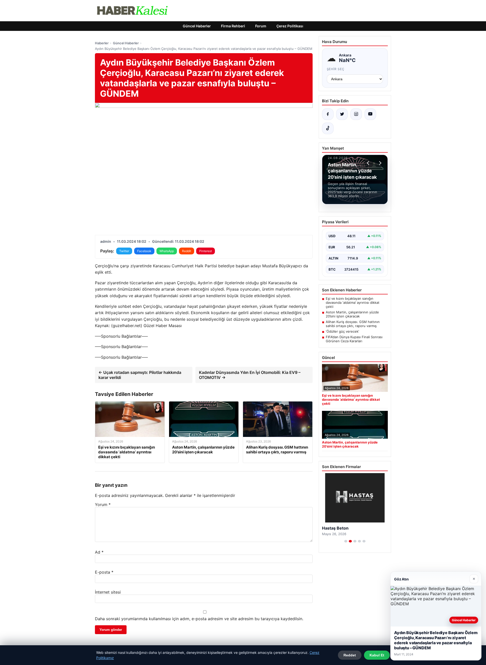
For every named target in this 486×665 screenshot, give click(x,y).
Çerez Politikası (289, 26)
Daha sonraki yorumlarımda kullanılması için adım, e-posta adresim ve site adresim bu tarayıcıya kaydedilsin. (199, 618)
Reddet (349, 655)
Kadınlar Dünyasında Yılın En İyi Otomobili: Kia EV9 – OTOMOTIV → (249, 375)
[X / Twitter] (342, 114)
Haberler (102, 43)
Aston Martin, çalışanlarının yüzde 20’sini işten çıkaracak (352, 314)
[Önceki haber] (368, 163)
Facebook (144, 251)
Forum (260, 26)
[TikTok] (328, 128)
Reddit (186, 251)
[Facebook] (328, 114)
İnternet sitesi (108, 592)
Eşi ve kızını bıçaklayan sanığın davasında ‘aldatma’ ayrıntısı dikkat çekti (352, 302)
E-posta (104, 572)
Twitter (124, 251)
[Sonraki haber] (379, 163)
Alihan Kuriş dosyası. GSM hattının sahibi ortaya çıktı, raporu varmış (353, 324)
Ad (99, 552)
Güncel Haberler (197, 26)
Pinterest (205, 251)
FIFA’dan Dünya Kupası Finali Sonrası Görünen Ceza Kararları (354, 339)
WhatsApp (166, 251)
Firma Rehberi (233, 26)
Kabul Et (377, 655)
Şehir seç (336, 69)
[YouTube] (370, 114)
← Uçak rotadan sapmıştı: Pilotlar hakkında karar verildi (139, 375)
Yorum (103, 504)
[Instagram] (356, 114)
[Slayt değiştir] (345, 541)
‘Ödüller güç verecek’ (342, 331)
